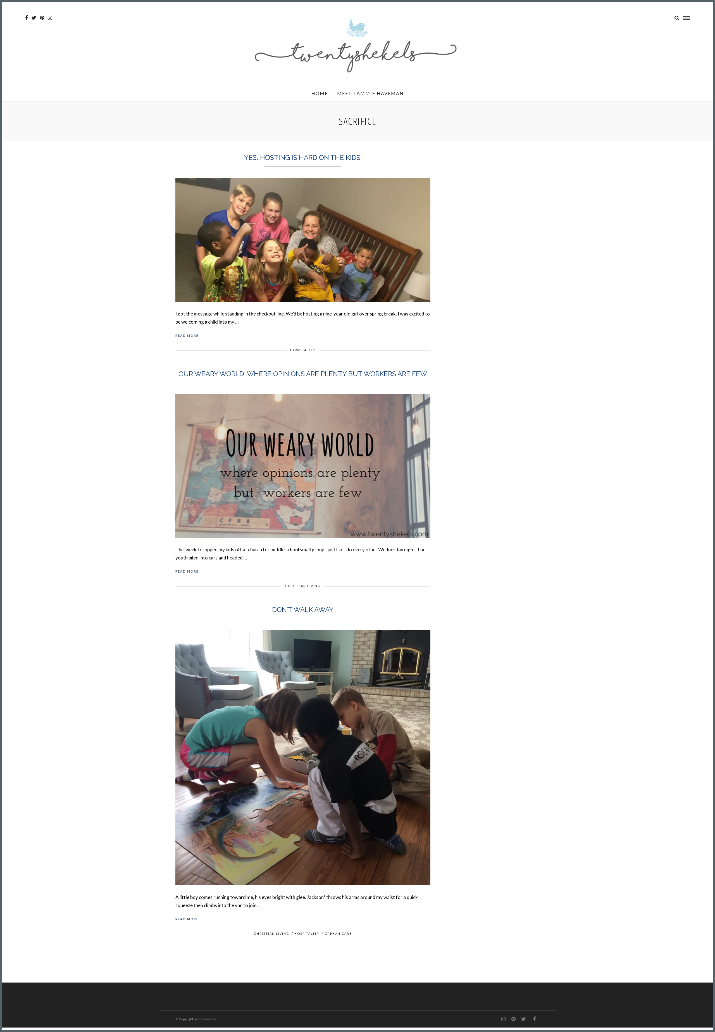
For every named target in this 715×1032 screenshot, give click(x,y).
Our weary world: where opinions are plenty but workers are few (302, 374)
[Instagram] (50, 17)
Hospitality (302, 350)
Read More (187, 335)
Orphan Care (338, 933)
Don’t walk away (302, 610)
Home (319, 93)
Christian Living (303, 586)
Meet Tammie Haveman (370, 93)
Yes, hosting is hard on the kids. (303, 157)
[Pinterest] (42, 17)
